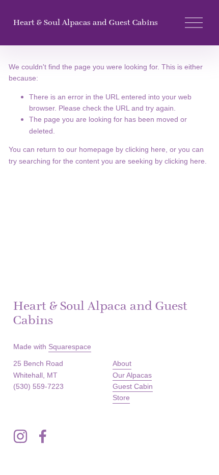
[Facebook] (43, 436)
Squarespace (69, 346)
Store (121, 397)
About (122, 363)
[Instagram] (20, 436)
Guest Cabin (133, 386)
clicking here (145, 149)
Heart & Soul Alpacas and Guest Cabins (85, 22)
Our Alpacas (132, 375)
